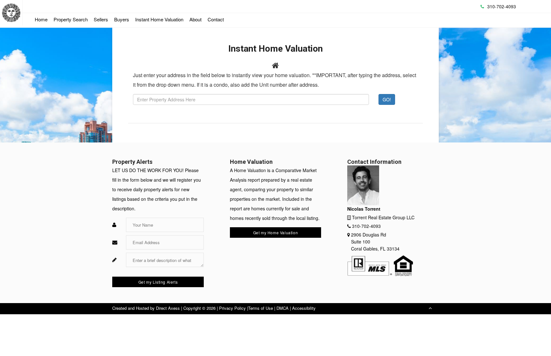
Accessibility (304, 308)
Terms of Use (260, 308)
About (195, 19)
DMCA (282, 308)
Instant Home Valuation (159, 19)
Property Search (71, 19)
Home (41, 19)
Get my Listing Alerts (158, 282)
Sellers (101, 19)
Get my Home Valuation (275, 232)
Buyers (121, 19)
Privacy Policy (232, 308)
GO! (387, 99)
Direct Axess (168, 308)
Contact (216, 19)
